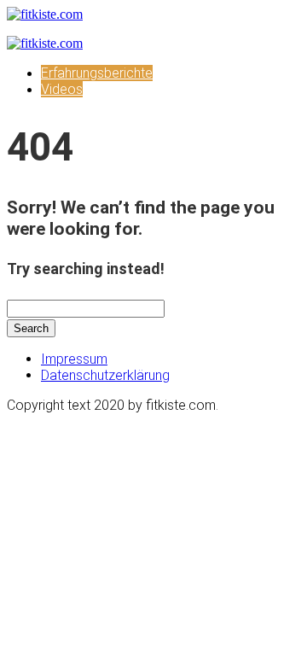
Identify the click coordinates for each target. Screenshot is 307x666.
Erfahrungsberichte (97, 73)
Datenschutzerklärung (105, 375)
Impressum (74, 359)
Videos (62, 89)
